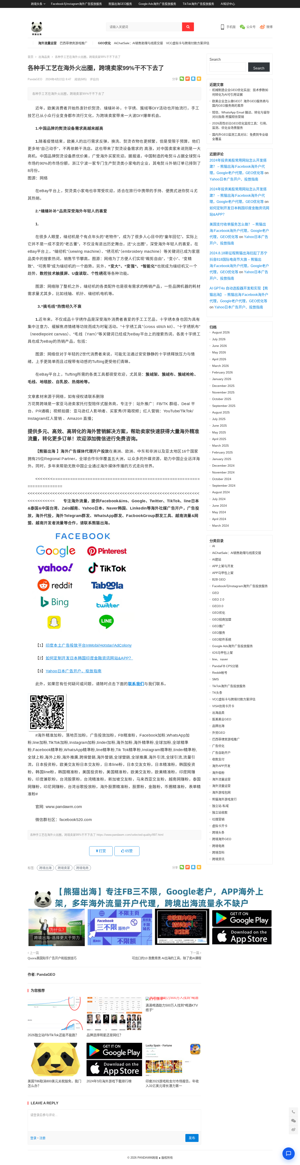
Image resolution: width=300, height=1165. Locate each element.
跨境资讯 (218, 859)
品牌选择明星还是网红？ (105, 1035)
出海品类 (44, 56)
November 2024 (223, 472)
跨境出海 (45, 868)
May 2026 (219, 352)
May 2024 (219, 512)
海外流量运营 (47, 43)
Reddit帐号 (219, 672)
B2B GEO (219, 579)
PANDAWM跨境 (147, 1157)
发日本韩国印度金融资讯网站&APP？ (99, 658)
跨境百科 (218, 852)
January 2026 (221, 379)
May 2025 (219, 432)
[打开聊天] (288, 1153)
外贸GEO (218, 732)
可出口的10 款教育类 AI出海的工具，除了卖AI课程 (166, 958)
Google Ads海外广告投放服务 (157, 3)
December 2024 (223, 465)
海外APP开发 (221, 766)
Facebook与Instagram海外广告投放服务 (76, 3)
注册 (270, 11)
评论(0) (94, 79)
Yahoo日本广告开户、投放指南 (74, 671)
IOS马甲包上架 (222, 652)
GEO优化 (104, 43)
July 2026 (219, 339)
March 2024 (220, 525)
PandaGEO (35, 79)
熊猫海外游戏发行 (224, 799)
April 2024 (219, 519)
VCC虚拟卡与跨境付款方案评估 (187, 43)
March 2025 (220, 445)
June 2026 (219, 346)
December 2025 (223, 386)
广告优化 (218, 746)
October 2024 (221, 479)
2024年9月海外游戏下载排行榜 (109, 1081)
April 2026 (219, 359)
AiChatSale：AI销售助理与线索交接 (138, 43)
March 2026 (220, 366)
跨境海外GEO (221, 839)
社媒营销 (218, 819)
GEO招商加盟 (221, 619)
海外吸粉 (218, 772)
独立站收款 (220, 812)
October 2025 (221, 399)
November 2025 (223, 392)
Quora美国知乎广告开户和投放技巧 (52, 958)
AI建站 (216, 559)
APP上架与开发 (222, 566)
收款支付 (218, 759)
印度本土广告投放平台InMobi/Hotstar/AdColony (89, 645)
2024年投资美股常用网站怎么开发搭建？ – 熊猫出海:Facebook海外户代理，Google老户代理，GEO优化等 (238, 166)
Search (215, 59)
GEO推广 (218, 626)
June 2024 (219, 505)
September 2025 (223, 406)
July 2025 (219, 419)
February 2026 (222, 372)
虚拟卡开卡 (220, 826)
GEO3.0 (217, 606)
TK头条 (217, 692)
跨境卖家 (64, 868)
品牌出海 (218, 726)
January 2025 (221, 459)
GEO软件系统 (221, 639)
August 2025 (221, 412)
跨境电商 (82, 868)
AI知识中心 (228, 3)
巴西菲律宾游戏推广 (73, 43)
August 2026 (221, 332)
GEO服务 (218, 632)
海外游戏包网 (221, 792)
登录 (258, 11)
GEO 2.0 (218, 599)
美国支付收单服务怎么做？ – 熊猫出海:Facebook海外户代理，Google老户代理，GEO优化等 (239, 230)
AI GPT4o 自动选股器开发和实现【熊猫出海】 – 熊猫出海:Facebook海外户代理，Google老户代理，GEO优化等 (239, 294)
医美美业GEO (221, 719)
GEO (215, 593)
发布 (192, 1138)
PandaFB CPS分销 (225, 666)
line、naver (220, 659)
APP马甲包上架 (222, 573)
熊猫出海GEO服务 (120, 3)
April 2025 (219, 439)
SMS (215, 679)
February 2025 (222, 452)
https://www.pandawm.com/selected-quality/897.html (130, 834)
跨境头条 (36, 3)
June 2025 (219, 425)
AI (213, 546)
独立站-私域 (220, 806)
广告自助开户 (221, 752)
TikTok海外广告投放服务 (198, 3)
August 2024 (221, 492)
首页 (30, 56)
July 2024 (219, 499)
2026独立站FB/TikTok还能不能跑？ (53, 1035)
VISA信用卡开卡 (223, 706)
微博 (269, 27)
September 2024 (223, 485)
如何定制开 (56, 658)
